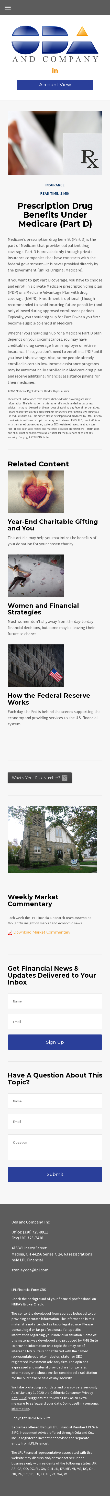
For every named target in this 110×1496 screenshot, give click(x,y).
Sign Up (55, 1042)
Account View (55, 85)
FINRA (90, 1427)
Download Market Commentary (41, 932)
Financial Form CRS (31, 1289)
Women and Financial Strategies (43, 609)
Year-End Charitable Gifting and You (53, 525)
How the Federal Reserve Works (49, 699)
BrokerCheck (33, 1304)
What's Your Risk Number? (36, 778)
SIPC (15, 1432)
